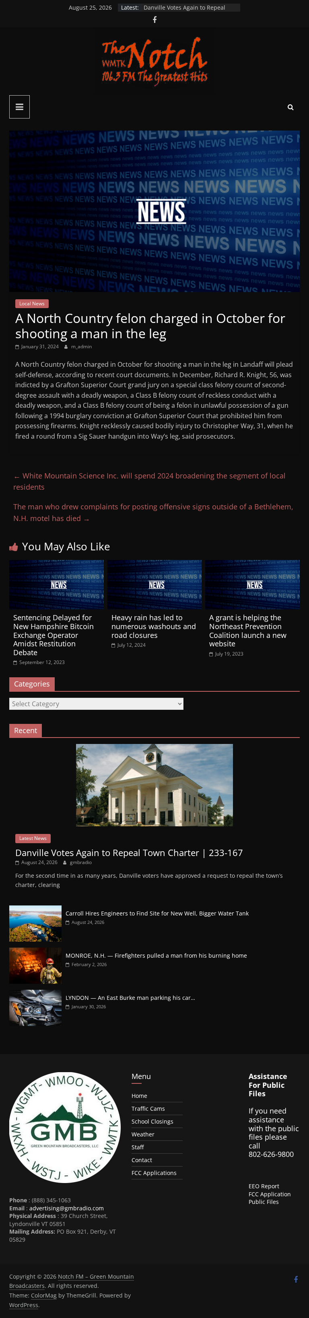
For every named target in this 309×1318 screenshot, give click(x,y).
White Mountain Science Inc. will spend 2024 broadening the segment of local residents (149, 481)
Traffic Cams (148, 1108)
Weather (143, 1134)
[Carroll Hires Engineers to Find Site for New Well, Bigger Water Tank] (35, 909)
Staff (138, 1147)
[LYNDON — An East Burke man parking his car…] (35, 994)
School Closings (152, 1121)
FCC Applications (154, 1173)
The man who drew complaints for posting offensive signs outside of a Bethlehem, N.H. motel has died (153, 512)
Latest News (33, 838)
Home (139, 1095)
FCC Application (270, 1194)
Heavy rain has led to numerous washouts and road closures (153, 626)
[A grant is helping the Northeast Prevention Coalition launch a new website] (252, 564)
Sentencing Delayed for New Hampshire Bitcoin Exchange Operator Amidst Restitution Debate (53, 635)
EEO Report (264, 1186)
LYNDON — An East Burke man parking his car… (130, 997)
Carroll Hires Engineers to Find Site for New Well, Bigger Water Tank (157, 913)
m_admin (81, 346)
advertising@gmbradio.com (66, 1208)
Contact (142, 1160)
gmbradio (81, 862)
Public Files (264, 1202)
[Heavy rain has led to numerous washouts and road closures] (154, 564)
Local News (32, 303)
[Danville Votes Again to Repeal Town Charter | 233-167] (154, 748)
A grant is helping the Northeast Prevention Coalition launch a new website (247, 630)
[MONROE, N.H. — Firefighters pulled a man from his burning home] (35, 952)
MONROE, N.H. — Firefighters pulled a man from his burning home (156, 955)
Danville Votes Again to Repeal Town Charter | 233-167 (184, 11)
